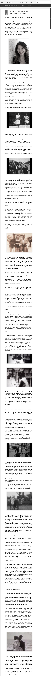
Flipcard (6, 5)
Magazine (11, 5)
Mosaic (15, 5)
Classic (2, 5)
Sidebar (19, 5)
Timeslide (29, 5)
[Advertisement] (39, 31)
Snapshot (24, 5)
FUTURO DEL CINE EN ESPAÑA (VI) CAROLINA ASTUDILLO (19, 13)
